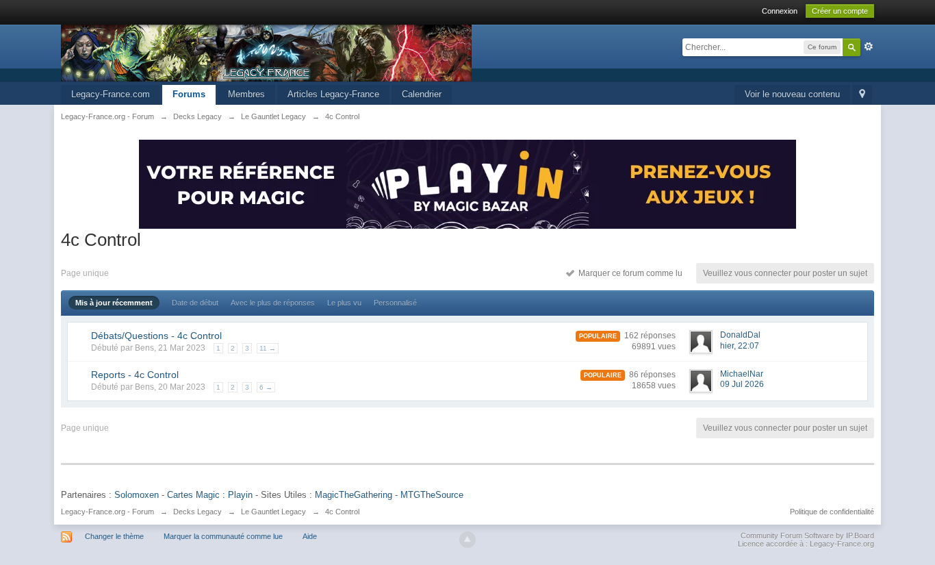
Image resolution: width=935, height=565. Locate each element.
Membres (246, 94)
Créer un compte (840, 11)
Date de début (195, 303)
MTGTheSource (431, 495)
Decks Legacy (197, 511)
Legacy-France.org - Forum (107, 511)
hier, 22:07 (739, 346)
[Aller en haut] (467, 539)
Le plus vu (344, 303)
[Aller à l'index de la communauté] (266, 52)
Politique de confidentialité (832, 511)
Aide (310, 536)
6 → (265, 387)
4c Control (342, 511)
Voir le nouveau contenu (792, 94)
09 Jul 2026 (742, 384)
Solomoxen (136, 495)
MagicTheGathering (353, 495)
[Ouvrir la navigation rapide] (862, 95)
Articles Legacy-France (333, 94)
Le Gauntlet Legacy (273, 511)
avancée (868, 46)
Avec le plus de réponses (273, 303)
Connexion (779, 11)
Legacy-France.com (110, 94)
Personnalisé (395, 303)
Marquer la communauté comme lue (223, 536)
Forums (188, 94)
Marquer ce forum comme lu (628, 273)
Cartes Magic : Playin (210, 495)
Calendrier (421, 94)
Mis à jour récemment (114, 303)
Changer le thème (114, 536)
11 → (267, 348)
